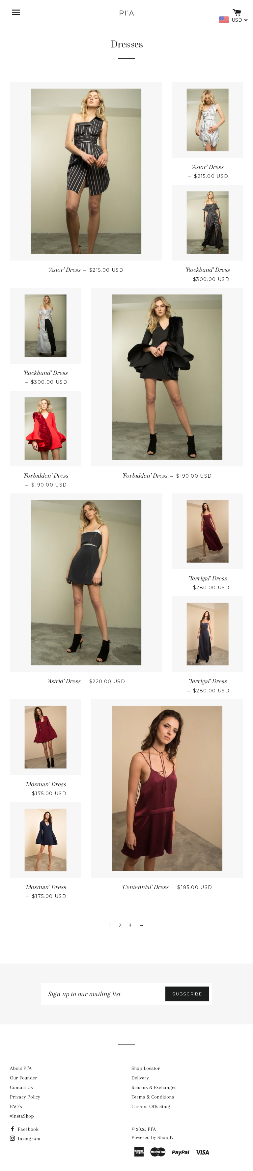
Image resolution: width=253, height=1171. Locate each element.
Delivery (140, 1078)
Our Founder (23, 1078)
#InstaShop (22, 1116)
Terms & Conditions (152, 1097)
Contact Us (21, 1087)
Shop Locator (145, 1068)
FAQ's (16, 1106)
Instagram (28, 1139)
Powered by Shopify (152, 1137)
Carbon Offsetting (150, 1106)
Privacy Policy (25, 1097)
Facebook (27, 1129)
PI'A (126, 13)
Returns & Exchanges (154, 1087)
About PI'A (21, 1068)
